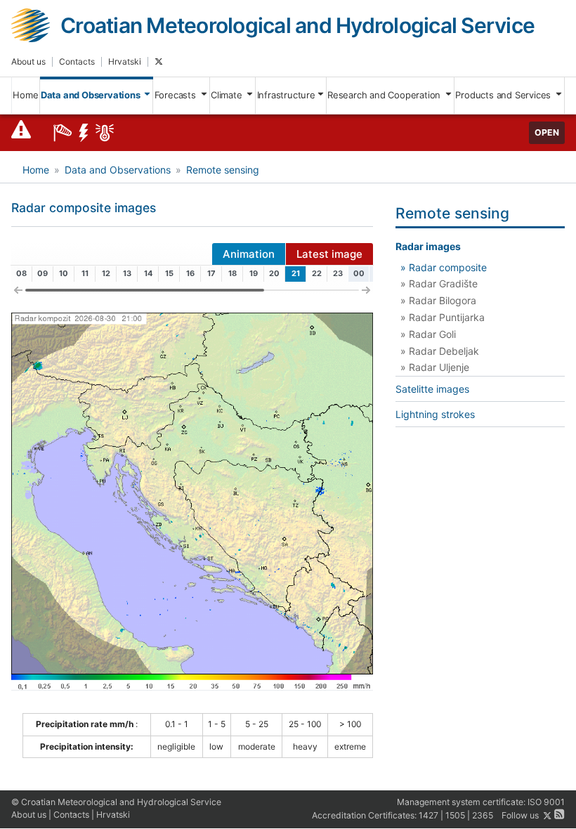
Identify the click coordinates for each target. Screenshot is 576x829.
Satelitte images (432, 389)
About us (28, 61)
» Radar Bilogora (438, 300)
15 (169, 273)
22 (317, 273)
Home (25, 94)
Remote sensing (222, 170)
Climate (227, 94)
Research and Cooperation (385, 94)
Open (547, 132)
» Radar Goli (428, 334)
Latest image (329, 254)
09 (42, 273)
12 (106, 273)
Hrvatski (124, 61)
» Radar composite (443, 267)
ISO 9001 (546, 802)
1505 (455, 816)
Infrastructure (286, 94)
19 (253, 273)
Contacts (77, 61)
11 (85, 273)
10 (63, 273)
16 (190, 273)
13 (127, 273)
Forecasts (177, 94)
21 (296, 273)
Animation (249, 254)
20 (274, 273)
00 (359, 273)
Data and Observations (92, 94)
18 (232, 273)
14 (148, 273)
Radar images (428, 246)
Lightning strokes (435, 414)
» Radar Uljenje (434, 367)
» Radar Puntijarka (442, 317)
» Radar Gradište (439, 283)
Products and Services (504, 94)
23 (338, 273)
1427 (428, 816)
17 (211, 273)
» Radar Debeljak (439, 351)
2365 (482, 816)
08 (21, 273)
